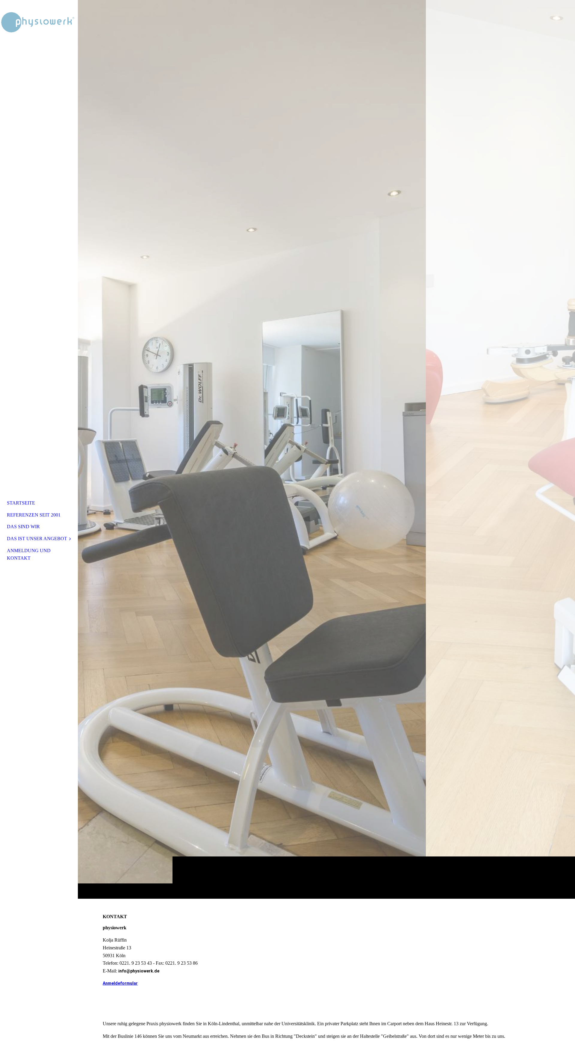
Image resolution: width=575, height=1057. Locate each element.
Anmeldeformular (120, 983)
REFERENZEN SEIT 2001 (33, 514)
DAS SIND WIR (23, 526)
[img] (326, 449)
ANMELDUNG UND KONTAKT (29, 554)
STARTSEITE (21, 502)
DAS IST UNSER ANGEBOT (37, 538)
